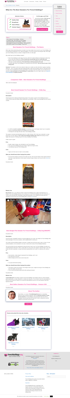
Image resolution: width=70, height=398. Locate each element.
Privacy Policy (29, 367)
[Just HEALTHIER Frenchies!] (11, 1)
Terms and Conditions (36, 367)
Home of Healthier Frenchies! (10, 5)
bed (32, 196)
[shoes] (13, 340)
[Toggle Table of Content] (29, 38)
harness (47, 158)
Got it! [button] (51, 396)
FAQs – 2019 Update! (51, 373)
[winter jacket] (43, 325)
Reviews (44, 1)
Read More (35, 358)
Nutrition (40, 1)
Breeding (36, 1)
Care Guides (26, 1)
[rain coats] (28, 325)
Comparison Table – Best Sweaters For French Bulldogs (16, 40)
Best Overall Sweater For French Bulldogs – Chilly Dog (16, 41)
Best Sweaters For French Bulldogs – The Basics (15, 39)
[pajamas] (13, 325)
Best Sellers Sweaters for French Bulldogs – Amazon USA (17, 44)
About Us (41, 367)
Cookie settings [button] (46, 396)
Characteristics (31, 1)
